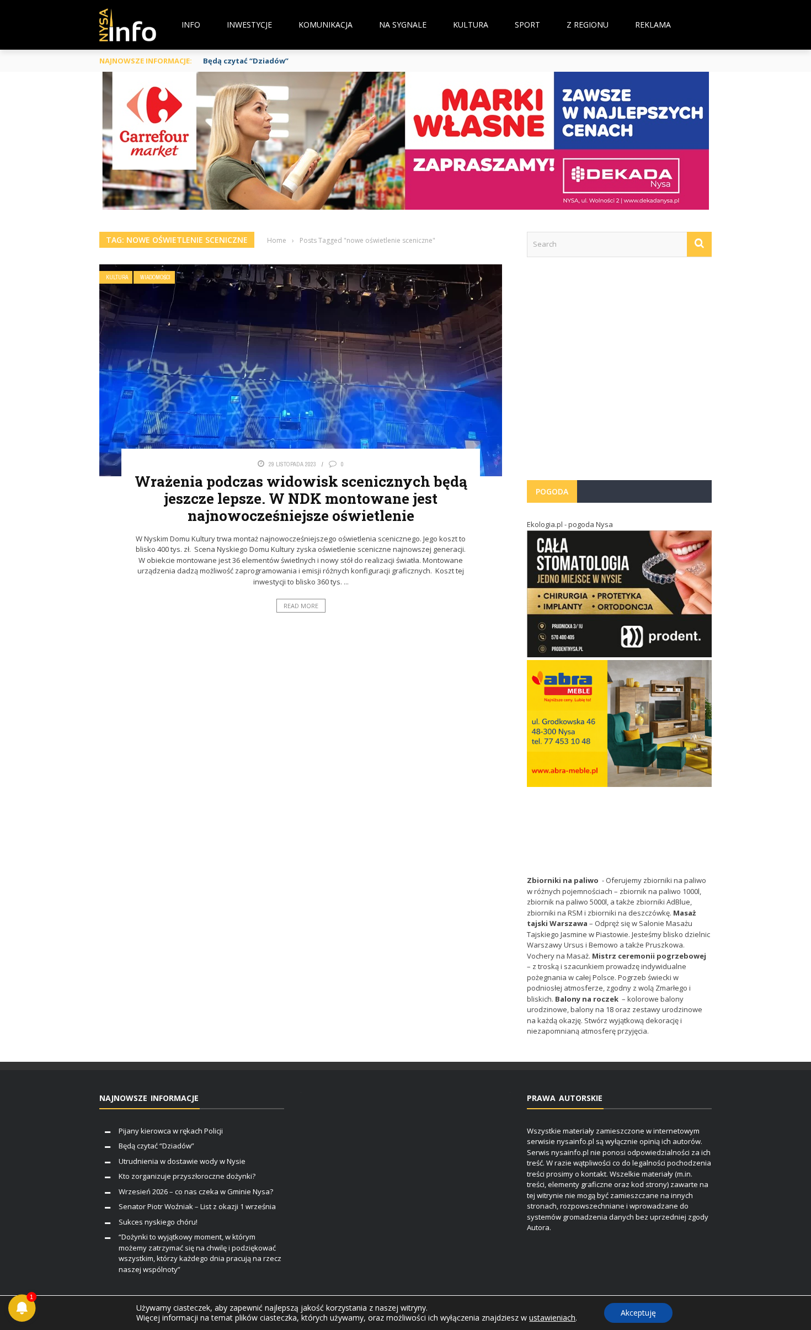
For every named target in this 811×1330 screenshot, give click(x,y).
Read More (301, 606)
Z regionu (588, 24)
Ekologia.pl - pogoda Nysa (570, 524)
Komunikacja (325, 24)
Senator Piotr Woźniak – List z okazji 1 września (197, 1206)
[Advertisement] (619, 374)
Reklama (653, 24)
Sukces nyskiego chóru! (158, 1222)
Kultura (470, 24)
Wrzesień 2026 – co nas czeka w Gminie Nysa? (196, 1191)
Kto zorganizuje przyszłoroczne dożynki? (187, 1176)
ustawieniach (552, 1318)
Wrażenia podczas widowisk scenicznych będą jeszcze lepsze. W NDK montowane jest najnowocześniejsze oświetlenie (301, 498)
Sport (527, 24)
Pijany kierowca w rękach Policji (171, 1131)
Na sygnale (402, 24)
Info (191, 24)
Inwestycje (249, 24)
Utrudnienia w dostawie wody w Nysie (182, 1161)
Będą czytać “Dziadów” (246, 61)
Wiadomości (155, 277)
